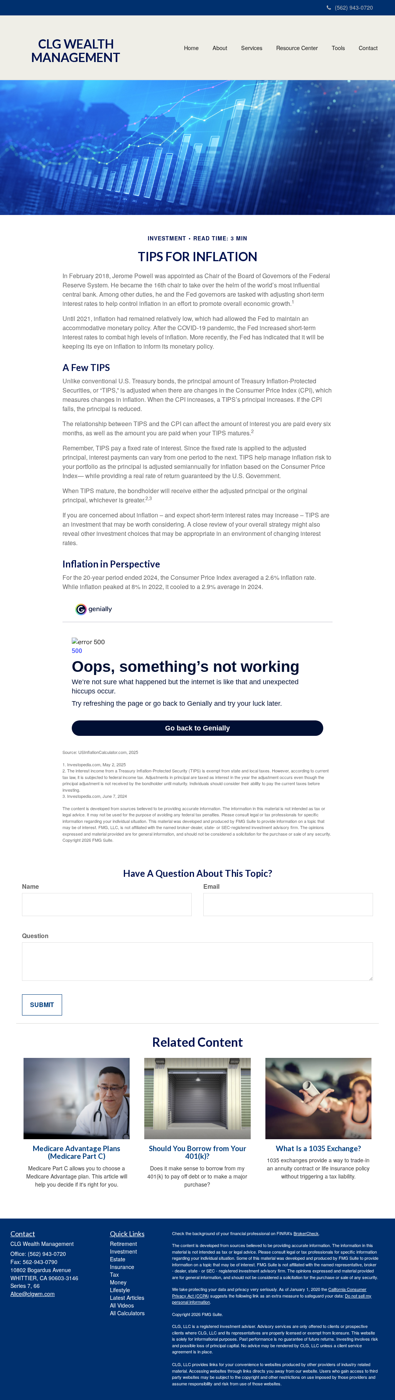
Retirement (123, 1243)
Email (211, 886)
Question (35, 936)
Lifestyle (120, 1290)
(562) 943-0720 (354, 7)
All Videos (122, 1305)
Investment (123, 1251)
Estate (117, 1259)
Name (30, 886)
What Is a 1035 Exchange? (318, 1148)
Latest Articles (127, 1297)
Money (118, 1282)
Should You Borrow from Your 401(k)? (197, 1152)
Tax (114, 1274)
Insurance (122, 1267)
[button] (220, 47)
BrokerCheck (306, 1233)
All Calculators (127, 1313)
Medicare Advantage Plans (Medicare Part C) (76, 1152)
